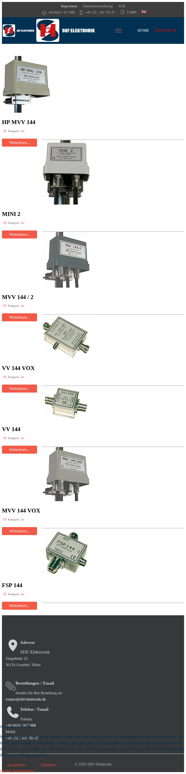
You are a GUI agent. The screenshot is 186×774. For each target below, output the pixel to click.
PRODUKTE (165, 30)
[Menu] (125, 30)
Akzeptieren (16, 765)
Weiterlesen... (19, 606)
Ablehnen (48, 765)
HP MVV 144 (18, 122)
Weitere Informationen (17, 771)
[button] (129, 11)
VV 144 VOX (18, 368)
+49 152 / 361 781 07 (100, 12)
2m (22, 131)
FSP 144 (12, 585)
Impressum (69, 6)
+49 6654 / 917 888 (61, 12)
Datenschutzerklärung (97, 6)
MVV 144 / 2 (17, 297)
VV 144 (11, 429)
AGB (121, 6)
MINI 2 (11, 214)
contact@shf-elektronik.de (26, 699)
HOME (143, 30)
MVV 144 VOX (21, 510)
